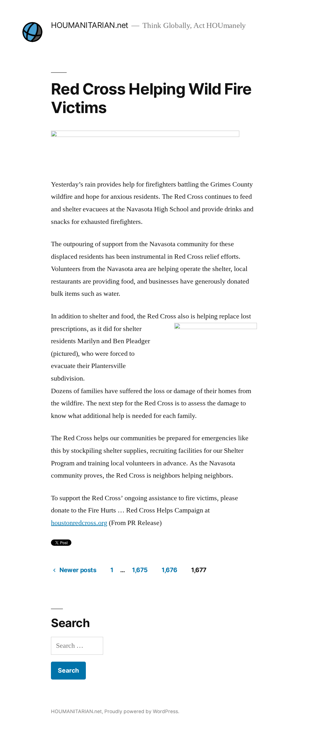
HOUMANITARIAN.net (89, 25)
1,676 (169, 570)
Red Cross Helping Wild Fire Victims (151, 98)
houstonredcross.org (79, 522)
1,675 (140, 570)
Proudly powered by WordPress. (141, 711)
